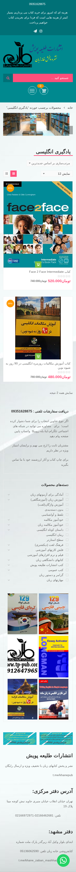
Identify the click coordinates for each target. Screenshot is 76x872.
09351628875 (37, 4)
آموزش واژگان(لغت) (50, 504)
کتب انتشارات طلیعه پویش (46, 565)
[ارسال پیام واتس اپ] (63, 860)
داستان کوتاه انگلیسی (50, 529)
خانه (70, 107)
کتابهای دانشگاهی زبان (49, 560)
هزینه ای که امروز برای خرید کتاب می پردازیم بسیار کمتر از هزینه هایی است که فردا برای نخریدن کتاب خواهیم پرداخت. (37, 17)
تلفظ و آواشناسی (52, 514)
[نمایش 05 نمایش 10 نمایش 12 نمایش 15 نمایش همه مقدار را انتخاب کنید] (57, 174)
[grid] (13, 174)
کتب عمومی (55, 570)
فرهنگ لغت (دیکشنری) (49, 544)
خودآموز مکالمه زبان (50, 524)
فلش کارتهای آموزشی (49, 550)
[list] (6, 174)
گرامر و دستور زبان (51, 575)
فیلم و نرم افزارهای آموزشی (45, 555)
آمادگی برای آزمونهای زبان (46, 494)
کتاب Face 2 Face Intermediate (50, 271)
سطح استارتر (55, 539)
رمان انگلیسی (54, 534)
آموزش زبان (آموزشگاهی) (47, 499)
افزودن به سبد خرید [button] (38, 264)
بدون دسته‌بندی (54, 509)
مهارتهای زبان (55, 580)
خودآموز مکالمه (53, 519)
